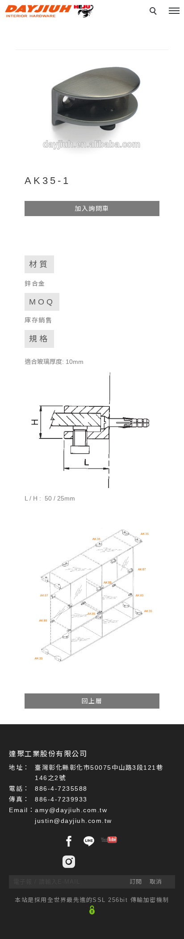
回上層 (92, 701)
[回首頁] (49, 11)
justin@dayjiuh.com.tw (73, 820)
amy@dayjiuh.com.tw (71, 810)
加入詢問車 (92, 208)
